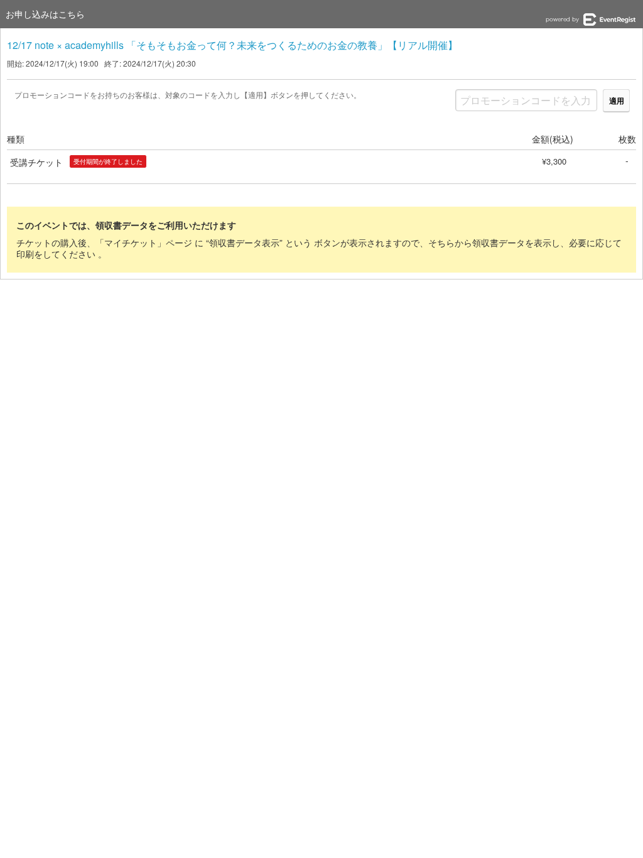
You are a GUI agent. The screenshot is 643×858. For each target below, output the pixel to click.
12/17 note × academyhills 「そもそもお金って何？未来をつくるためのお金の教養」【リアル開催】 (232, 45)
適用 (616, 100)
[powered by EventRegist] (591, 19)
